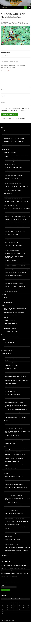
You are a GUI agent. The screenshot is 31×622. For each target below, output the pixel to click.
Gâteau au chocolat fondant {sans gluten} (16, 487)
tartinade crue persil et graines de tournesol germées (16, 377)
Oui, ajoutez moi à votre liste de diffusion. (14, 118)
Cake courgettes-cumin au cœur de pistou (16, 409)
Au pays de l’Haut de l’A (10, 164)
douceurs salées (6, 353)
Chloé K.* (4, 7)
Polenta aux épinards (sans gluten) (14, 440)
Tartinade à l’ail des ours (11, 371)
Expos (3, 339)
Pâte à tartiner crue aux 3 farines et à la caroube (17, 547)
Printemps (6, 356)
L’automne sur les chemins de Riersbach (15, 286)
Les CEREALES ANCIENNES (9, 342)
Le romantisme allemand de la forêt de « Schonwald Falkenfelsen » (15, 266)
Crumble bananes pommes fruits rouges (15, 505)
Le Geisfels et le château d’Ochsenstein (15, 231)
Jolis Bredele (8, 536)
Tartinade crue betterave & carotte (14, 402)
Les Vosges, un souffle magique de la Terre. (15, 211)
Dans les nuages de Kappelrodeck (13, 275)
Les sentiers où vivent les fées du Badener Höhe (17, 269)
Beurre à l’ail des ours (10, 383)
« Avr (2, 613)
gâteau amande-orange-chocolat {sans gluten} (17, 550)
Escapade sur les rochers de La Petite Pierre (16, 219)
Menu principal (29, 7)
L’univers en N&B (8, 302)
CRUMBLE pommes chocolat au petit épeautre (16, 521)
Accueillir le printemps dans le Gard (13, 198)
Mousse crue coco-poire (11, 516)
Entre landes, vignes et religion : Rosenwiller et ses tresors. (17, 223)
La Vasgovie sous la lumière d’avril (13, 167)
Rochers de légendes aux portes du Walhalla (16, 226)
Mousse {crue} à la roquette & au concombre (16, 449)
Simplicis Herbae (8, 345)
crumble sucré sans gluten (12, 524)
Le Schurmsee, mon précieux (12, 250)
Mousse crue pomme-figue (11, 502)
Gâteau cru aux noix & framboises (13, 495)
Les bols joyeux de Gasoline (11, 331)
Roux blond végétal (10, 443)
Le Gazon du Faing (9, 239)
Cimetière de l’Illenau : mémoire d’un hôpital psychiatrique (15, 309)
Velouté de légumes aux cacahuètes (14, 458)
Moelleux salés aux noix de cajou (13, 435)
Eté (4, 397)
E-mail (3, 96)
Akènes (5, 297)
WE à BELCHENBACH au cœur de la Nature (14, 312)
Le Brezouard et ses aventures (13, 237)
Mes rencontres (8, 193)
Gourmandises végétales (7, 350)
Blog (2, 334)
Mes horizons (5, 149)
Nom (2, 90)
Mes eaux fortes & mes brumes (9, 146)
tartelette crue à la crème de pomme (14, 518)
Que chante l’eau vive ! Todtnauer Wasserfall (16, 272)
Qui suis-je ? (3, 130)
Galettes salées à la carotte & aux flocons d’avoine (16, 359)
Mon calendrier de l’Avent (10, 347)
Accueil (2, 127)
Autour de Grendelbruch (11, 242)
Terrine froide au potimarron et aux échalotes (17, 438)
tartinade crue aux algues (12, 461)
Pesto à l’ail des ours (10, 368)
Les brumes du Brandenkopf (12, 278)
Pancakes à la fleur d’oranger (13, 539)
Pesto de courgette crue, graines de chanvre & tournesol (17, 406)
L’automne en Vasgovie (10, 170)
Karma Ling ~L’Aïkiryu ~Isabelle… (11, 205)
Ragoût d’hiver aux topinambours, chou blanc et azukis (17, 465)
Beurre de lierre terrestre (12, 365)
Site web (3, 102)
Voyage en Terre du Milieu (11, 178)
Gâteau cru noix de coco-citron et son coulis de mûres (17, 499)
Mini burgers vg (9, 425)
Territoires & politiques (10, 152)
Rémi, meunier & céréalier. (10, 328)
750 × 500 (15, 22)
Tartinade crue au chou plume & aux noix (15, 423)
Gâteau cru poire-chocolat (12, 510)
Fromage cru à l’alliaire (11, 362)
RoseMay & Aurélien (10, 320)
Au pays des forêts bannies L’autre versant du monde (13, 568)
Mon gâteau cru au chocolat (12, 490)
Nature (4, 294)
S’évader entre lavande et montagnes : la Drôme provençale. (16, 202)
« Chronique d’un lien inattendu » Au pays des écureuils (16, 156)
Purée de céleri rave (10, 391)
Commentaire (5, 71)
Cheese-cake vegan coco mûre (12, 481)
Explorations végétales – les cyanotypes (14, 141)
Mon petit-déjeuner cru (11, 479)
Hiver (5, 446)
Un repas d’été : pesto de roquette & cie (15, 412)
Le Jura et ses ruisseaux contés (13, 190)
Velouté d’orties (9, 388)
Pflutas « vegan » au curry (11, 468)
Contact (4, 555)
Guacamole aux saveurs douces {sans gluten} (16, 380)
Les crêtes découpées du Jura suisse (14, 175)
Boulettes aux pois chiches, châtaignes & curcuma (15, 455)
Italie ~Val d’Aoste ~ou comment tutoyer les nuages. (17, 208)
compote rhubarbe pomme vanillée (14, 484)
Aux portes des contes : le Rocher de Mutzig (16, 228)
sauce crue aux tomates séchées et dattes (15, 417)
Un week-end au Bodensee (10, 196)
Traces (4, 135)
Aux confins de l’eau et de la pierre (14, 161)
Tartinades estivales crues (12, 414)
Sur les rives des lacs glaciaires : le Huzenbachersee (14, 257)
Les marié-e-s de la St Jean (11, 323)
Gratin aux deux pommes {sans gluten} (14, 428)
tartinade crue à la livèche (12, 373)
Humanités (5, 305)
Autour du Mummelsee (11, 291)
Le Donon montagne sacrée (12, 234)
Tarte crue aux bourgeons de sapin (14, 476)
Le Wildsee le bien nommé (11, 260)
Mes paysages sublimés (7, 144)
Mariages (6, 317)
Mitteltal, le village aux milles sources (15, 253)
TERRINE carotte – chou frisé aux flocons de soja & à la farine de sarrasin (17, 432)
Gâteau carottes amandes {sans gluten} (15, 542)
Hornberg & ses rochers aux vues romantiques (17, 263)
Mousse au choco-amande (11, 544)
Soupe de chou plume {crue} (12, 386)
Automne (6, 420)
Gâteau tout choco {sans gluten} (13, 533)
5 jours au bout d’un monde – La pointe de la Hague (16, 187)
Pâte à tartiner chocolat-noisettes (14, 513)
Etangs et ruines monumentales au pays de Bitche (17, 216)
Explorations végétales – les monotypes (14, 138)
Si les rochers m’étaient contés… (13, 213)
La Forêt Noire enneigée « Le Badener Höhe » (16, 280)
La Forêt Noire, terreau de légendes (13, 245)
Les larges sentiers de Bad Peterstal (14, 283)
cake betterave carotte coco (12, 394)
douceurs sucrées (7, 470)
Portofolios (4, 133)
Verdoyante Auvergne (10, 172)
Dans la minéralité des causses (13, 183)
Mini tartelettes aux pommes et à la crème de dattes (16, 528)
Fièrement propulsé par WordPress (7, 620)
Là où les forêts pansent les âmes (13, 159)
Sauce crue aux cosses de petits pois (14, 399)
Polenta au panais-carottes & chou (14, 451)
